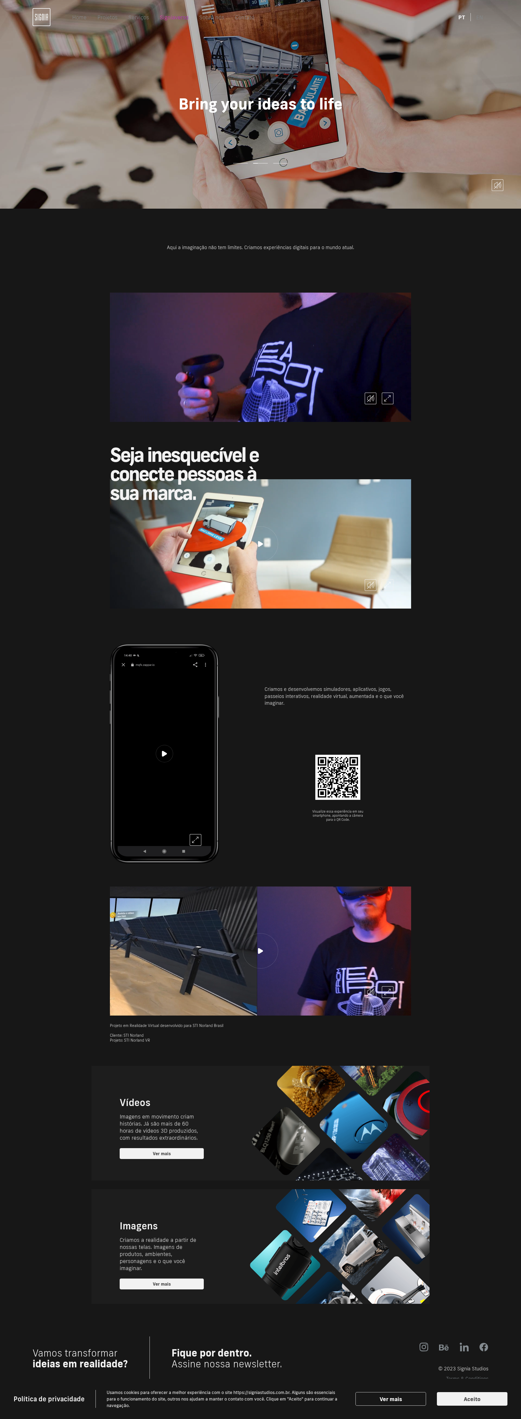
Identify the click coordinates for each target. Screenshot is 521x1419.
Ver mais (391, 1398)
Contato (244, 17)
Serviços (138, 17)
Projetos (107, 17)
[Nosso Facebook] (483, 1347)
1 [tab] (240, 163)
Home (79, 17)
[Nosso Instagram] (424, 1347)
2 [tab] (260, 163)
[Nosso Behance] (444, 1347)
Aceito (472, 1398)
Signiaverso (174, 17)
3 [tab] (280, 163)
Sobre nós (211, 17)
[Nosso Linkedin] (464, 1347)
